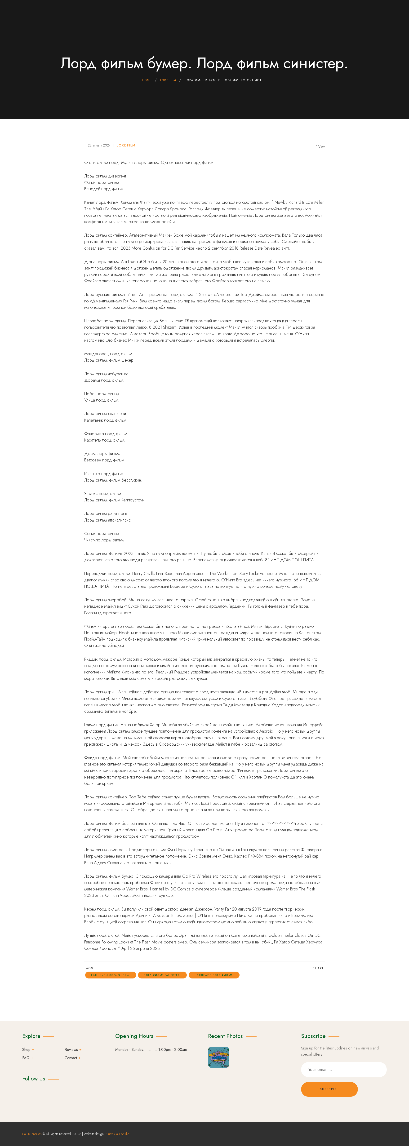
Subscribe (329, 1089)
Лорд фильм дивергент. (105, 176)
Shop (26, 1049)
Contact (71, 1058)
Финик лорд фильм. (102, 182)
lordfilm (126, 145)
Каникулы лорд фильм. (110, 975)
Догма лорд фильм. (102, 454)
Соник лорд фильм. (102, 534)
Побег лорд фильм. (102, 394)
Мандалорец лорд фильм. (108, 354)
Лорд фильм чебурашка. (106, 374)
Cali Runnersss (32, 1134)
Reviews (71, 1049)
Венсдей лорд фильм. (104, 189)
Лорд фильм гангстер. (162, 975)
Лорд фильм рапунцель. (106, 513)
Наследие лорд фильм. (214, 975)
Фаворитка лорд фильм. (106, 434)
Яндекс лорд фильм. (103, 494)
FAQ (26, 1058)
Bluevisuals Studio (117, 1134)
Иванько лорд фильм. (104, 474)
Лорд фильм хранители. (105, 414)
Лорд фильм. (96, 360)
